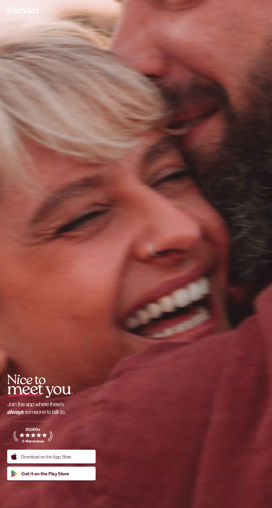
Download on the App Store (46, 456)
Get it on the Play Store (45, 473)
